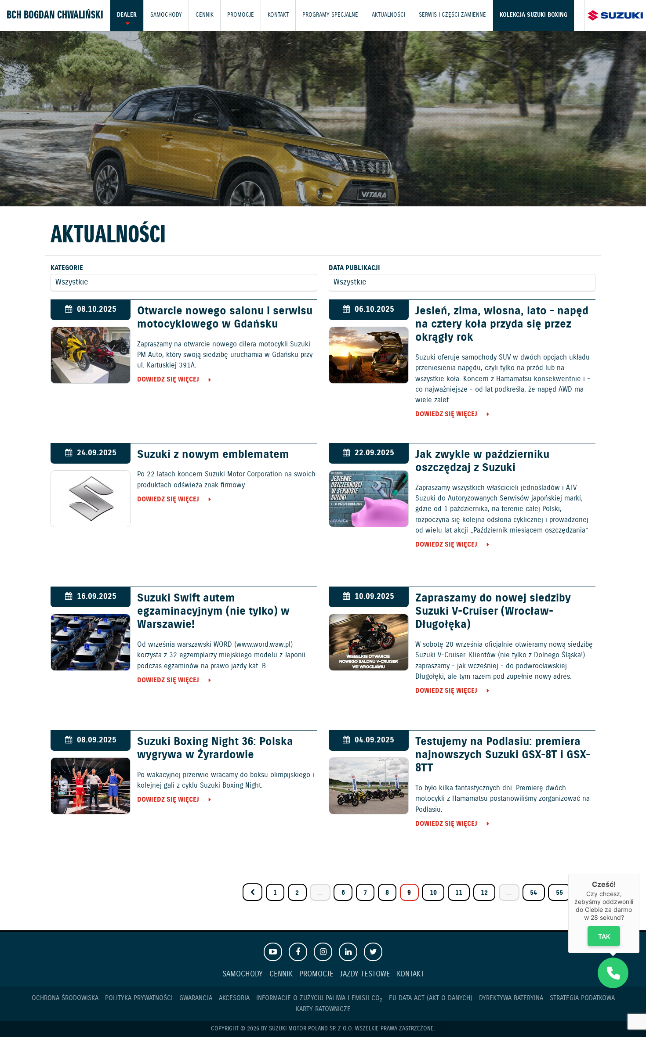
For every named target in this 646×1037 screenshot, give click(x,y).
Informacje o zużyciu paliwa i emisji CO (319, 998)
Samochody (166, 15)
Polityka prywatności (139, 998)
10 (433, 892)
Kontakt (278, 15)
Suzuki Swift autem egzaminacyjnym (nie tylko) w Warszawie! (213, 611)
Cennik (205, 15)
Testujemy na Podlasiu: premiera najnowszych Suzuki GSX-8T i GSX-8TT (502, 755)
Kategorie (67, 268)
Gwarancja (195, 998)
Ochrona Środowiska (65, 998)
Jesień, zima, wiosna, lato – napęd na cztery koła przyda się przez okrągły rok (501, 324)
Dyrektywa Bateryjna (511, 998)
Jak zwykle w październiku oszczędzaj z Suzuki (482, 461)
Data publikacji (354, 268)
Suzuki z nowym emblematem (213, 454)
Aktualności (388, 15)
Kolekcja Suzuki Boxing (533, 15)
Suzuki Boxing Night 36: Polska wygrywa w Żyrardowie (215, 749)
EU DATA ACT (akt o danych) (430, 998)
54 (533, 892)
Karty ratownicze (323, 1009)
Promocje (240, 15)
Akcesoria (234, 998)
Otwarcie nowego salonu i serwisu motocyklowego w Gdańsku (224, 318)
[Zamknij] (639, 874)
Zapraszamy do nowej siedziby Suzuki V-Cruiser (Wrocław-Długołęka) (493, 611)
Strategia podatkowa (582, 998)
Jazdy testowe (365, 974)
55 (559, 892)
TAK (604, 936)
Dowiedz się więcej (168, 379)
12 (484, 892)
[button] (613, 973)
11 (458, 892)
